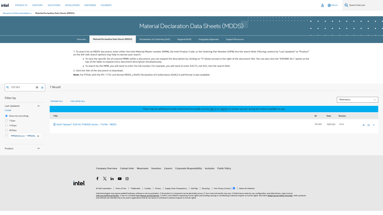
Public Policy (224, 168)
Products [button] (21, 5)
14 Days (13, 125)
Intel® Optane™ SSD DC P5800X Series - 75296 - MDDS (86, 124)
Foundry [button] (106, 5)
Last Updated (12, 106)
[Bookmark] (368, 126)
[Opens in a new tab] (363, 125)
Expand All (57, 101)
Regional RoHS (184, 39)
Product (9, 148)
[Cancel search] (36, 87)
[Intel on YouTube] (119, 179)
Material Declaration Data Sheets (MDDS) (112, 39)
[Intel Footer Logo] (79, 182)
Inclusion (209, 168)
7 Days (12, 120)
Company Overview (106, 168)
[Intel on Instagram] (127, 179)
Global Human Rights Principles (280, 195)
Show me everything (18, 116)
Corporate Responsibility (188, 168)
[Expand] (373, 124)
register (224, 109)
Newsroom (142, 168)
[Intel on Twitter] (104, 179)
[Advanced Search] (41, 87)
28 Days (13, 130)
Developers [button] (72, 5)
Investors (156, 168)
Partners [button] (90, 5)
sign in (213, 109)
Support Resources (235, 39)
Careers (168, 168)
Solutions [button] (54, 5)
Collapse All (77, 101)
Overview (81, 39)
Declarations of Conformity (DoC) (154, 39)
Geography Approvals (209, 39)
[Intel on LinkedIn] (112, 179)
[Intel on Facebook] (97, 179)
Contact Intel (127, 168)
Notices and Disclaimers (149, 195)
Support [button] (37, 5)
